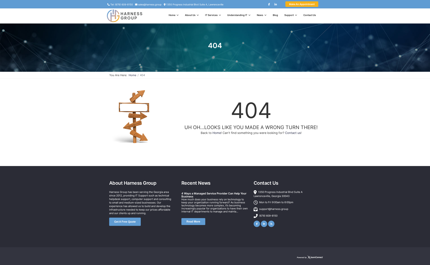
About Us (190, 15)
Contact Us (309, 15)
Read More (193, 221)
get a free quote (125, 221)
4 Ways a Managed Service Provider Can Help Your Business (213, 195)
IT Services (211, 15)
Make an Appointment (302, 4)
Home (172, 15)
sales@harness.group (150, 4)
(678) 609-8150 (268, 215)
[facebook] (269, 3)
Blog (275, 15)
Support (289, 15)
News (260, 15)
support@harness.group (273, 209)
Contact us (293, 133)
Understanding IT (237, 15)
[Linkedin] (275, 3)
